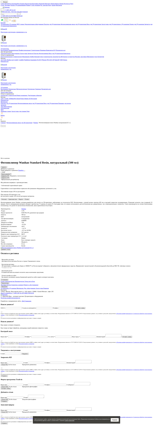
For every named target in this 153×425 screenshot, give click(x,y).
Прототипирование (7, 56)
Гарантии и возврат (17, 285)
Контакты (59, 5)
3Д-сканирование (20, 5)
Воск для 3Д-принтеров (94, 24)
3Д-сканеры (13, 24)
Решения (46, 288)
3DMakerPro (13, 98)
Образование (26, 56)
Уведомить (25, 353)
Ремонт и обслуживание (31, 285)
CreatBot (21, 60)
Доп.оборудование (6, 106)
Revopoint (34, 98)
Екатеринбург (16, 3)
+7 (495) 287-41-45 (9, 10)
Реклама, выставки (81, 56)
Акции (53, 5)
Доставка (7, 5)
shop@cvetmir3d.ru (6, 293)
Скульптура (71, 56)
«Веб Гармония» (26, 301)
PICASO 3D (50, 60)
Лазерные (38, 89)
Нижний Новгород (45, 3)
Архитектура (57, 56)
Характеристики (12, 199)
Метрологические (21, 89)
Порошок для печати (64, 103)
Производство (38, 56)
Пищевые (43, 50)
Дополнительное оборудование (34, 24)
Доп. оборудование (30, 288)
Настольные (4, 50)
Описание (4, 199)
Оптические (31, 89)
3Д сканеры (13, 288)
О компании (4, 279)
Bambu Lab (10, 60)
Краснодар (28, 3)
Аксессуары (24, 53)
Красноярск (35, 3)
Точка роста (28, 281)
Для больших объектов (35, 95)
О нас (2, 5)
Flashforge (27, 60)
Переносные (12, 89)
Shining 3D (27, 98)
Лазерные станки (6, 111)
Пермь (61, 3)
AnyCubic (4, 60)
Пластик (36, 53)
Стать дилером (35, 5)
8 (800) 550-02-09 (17, 16)
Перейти (21, 170)
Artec (2, 98)
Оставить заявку (80, 308)
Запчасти (30, 53)
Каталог (3, 22)
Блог (49, 5)
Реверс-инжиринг (22, 95)
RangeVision (20, 98)
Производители (20, 281)
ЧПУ (2, 110)
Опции (10, 92)
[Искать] (19, 14)
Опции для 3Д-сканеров (136, 24)
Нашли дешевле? (6, 174)
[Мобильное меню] (2, 9)
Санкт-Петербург (6, 3)
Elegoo (65, 60)
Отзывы (27, 199)
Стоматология (17, 56)
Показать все (4, 61)
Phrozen (44, 60)
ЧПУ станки (21, 24)
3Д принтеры (5, 288)
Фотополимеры (44, 53)
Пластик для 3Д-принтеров (52, 24)
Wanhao (23, 209)
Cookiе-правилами (69, 420)
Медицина (64, 56)
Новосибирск (55, 3)
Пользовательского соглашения (26, 315)
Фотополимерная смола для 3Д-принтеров (74, 24)
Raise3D (57, 60)
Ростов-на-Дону (68, 3)
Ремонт (28, 5)
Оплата (12, 5)
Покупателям (4, 283)
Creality (16, 60)
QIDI (61, 60)
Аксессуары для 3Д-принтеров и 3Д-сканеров (115, 24)
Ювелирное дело (92, 56)
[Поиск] (6, 20)
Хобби (32, 56)
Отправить (4, 376)
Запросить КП (5, 176)
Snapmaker (33, 60)
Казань (22, 3)
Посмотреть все (60, 50)
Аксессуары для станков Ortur (20, 111)
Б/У (54, 50)
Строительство (48, 56)
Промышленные (13, 50)
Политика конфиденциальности (10, 298)
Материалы (4, 102)
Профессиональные (25, 50)
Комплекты (13, 26)
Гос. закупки (44, 5)
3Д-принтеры (5, 24)
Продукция (4, 286)
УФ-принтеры (5, 108)
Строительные (35, 50)
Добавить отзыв (5, 249)
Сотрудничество (10, 281)
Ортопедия (100, 56)
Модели (21, 199)
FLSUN (39, 60)
